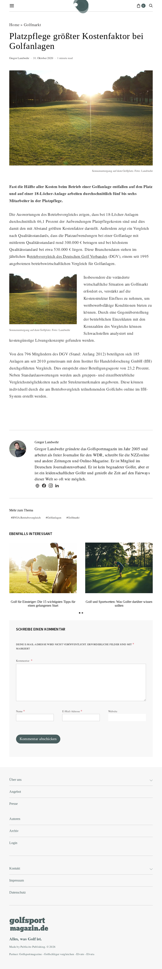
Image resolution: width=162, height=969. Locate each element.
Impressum (16, 880)
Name (20, 711)
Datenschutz (17, 892)
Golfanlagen (54, 517)
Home (14, 24)
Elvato (80, 954)
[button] (79, 613)
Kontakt (14, 868)
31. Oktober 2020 (43, 58)
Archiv (14, 831)
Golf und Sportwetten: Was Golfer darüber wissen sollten (119, 603)
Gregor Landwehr (19, 58)
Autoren (14, 819)
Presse (13, 803)
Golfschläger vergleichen (59, 954)
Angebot (15, 791)
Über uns (15, 779)
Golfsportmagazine (30, 954)
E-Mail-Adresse (72, 711)
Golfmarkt (32, 24)
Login (13, 843)
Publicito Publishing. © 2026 (37, 947)
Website (112, 711)
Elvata (90, 954)
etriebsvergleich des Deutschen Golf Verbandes (68, 256)
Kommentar (23, 661)
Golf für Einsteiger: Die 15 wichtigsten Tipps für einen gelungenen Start (43, 603)
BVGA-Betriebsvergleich (26, 517)
